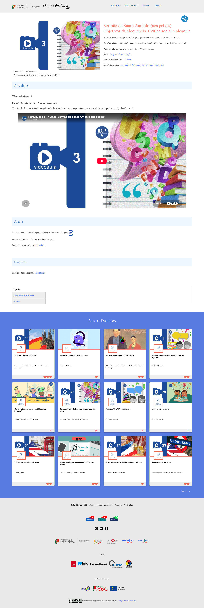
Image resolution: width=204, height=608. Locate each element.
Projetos (146, 5)
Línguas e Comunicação (120, 54)
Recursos (115, 5)
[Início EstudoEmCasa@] (26, 6)
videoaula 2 (39, 245)
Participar (118, 505)
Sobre (73, 505)
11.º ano (127, 59)
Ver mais (184, 491)
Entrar (158, 5)
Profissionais (147, 64)
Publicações (128, 505)
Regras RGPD (82, 505)
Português (135, 64)
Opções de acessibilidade (103, 505)
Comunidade (130, 5)
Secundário (125, 64)
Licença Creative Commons (127, 600)
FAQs (91, 505)
